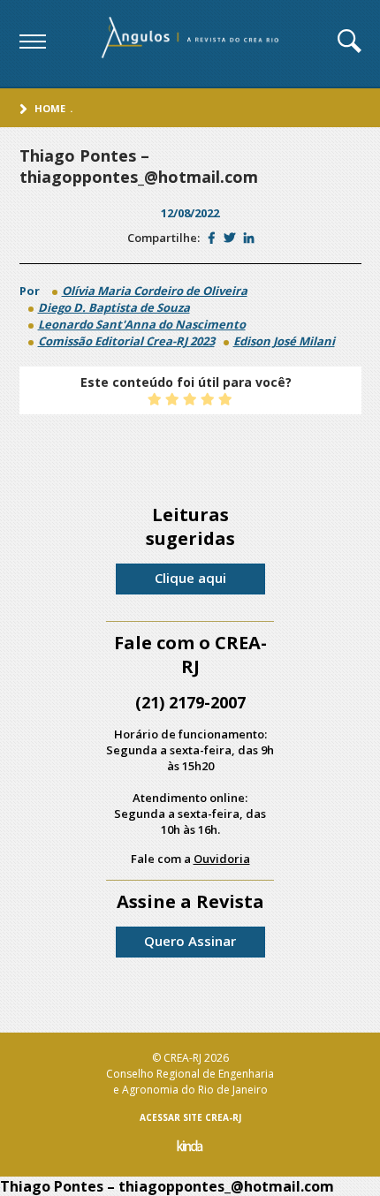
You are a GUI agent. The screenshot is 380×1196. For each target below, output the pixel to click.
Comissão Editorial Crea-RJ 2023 (126, 341)
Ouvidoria (222, 859)
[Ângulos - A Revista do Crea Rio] (191, 43)
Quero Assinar (190, 941)
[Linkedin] (249, 238)
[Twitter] (229, 238)
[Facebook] (212, 238)
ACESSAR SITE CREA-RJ (190, 1117)
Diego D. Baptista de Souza (114, 307)
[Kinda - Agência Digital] (190, 1148)
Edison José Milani (284, 341)
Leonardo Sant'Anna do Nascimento (142, 324)
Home (49, 108)
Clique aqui (190, 578)
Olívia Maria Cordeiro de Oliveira (154, 291)
